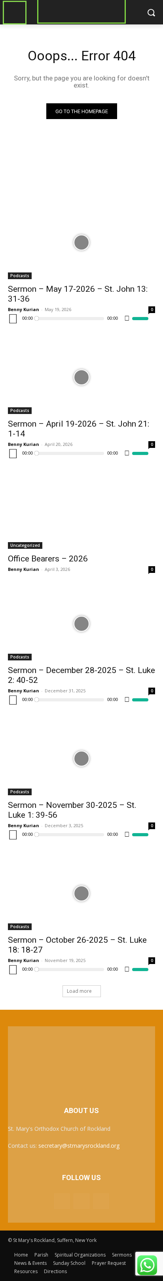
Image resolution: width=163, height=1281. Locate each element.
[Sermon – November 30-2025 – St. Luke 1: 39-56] (81, 758)
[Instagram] (81, 1201)
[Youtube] (101, 1201)
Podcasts (19, 275)
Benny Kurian (23, 309)
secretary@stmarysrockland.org (78, 1145)
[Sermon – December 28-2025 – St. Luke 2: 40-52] (81, 623)
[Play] (13, 318)
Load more (79, 991)
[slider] (140, 318)
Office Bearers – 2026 (48, 558)
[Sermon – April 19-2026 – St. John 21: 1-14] (81, 377)
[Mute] (127, 318)
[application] (78, 318)
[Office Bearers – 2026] (81, 512)
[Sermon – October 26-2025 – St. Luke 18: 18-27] (81, 893)
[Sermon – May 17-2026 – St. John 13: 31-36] (81, 242)
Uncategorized (25, 545)
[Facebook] (62, 1201)
